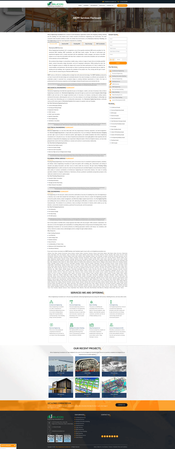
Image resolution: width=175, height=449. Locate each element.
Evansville (86, 266)
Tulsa (52, 287)
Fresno (102, 257)
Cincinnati (121, 263)
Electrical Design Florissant (80, 154)
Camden (57, 263)
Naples (76, 276)
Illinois (56, 253)
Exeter (93, 266)
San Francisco (110, 256)
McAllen (71, 274)
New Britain (106, 276)
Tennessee (91, 253)
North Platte (69, 279)
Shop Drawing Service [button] (117, 94)
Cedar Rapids (72, 263)
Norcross (103, 277)
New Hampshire (63, 254)
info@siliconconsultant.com (110, 1)
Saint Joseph (79, 283)
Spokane (52, 286)
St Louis (75, 286)
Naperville (72, 276)
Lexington (88, 273)
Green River (99, 269)
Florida (49, 254)
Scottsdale (86, 284)
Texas (53, 253)
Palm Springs (86, 257)
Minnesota (56, 256)
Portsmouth (74, 280)
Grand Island (73, 269)
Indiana (115, 253)
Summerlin (90, 286)
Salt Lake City (102, 283)
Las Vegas (59, 273)
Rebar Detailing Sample (116, 129)
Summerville (95, 286)
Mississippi (100, 256)
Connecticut (85, 253)
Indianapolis (113, 270)
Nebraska (80, 256)
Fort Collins (70, 267)
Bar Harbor (57, 260)
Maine (76, 256)
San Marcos (113, 283)
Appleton (86, 259)
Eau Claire (60, 266)
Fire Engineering (58, 191)
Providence (98, 280)
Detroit (125, 264)
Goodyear (69, 269)
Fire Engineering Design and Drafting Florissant (79, 218)
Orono (111, 279)
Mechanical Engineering (61, 87)
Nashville (84, 276)
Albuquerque (53, 259)
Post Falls (79, 280)
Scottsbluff (81, 284)
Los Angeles (105, 256)
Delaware (93, 256)
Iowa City (118, 270)
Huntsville (102, 270)
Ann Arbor (81, 259)
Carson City (66, 263)
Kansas (84, 256)
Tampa (119, 286)
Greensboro (110, 269)
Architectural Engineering (118, 70)
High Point (77, 270)
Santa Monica (66, 257)
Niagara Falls (93, 277)
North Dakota (96, 254)
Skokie (116, 284)
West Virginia (110, 253)
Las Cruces (53, 273)
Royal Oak (50, 283)
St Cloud (66, 286)
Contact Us (121, 404)
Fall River (97, 266)
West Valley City (100, 287)
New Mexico (72, 254)
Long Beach (76, 257)
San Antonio (108, 283)
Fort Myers (92, 267)
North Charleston (121, 277)
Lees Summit (78, 273)
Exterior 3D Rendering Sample (117, 134)
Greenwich (125, 269)
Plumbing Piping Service (61, 158)
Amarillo (67, 259)
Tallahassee (115, 286)
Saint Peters (89, 283)
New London (122, 276)
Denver (116, 264)
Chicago (116, 263)
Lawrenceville (64, 273)
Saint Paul (84, 283)
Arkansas (73, 253)
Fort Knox (76, 267)
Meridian (84, 274)
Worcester (118, 287)
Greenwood (50, 270)
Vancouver (65, 287)
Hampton (59, 270)
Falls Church (102, 266)
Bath (76, 260)
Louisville (114, 273)
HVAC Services (115, 84)
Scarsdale (65, 284)
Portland (70, 280)
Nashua (79, 276)
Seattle (97, 284)
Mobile (116, 274)
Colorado (59, 253)
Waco (78, 287)
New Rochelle (53, 277)
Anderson (77, 259)
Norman (110, 277)
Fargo (106, 266)
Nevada (73, 256)
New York (122, 254)
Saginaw (68, 283)
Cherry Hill (102, 263)
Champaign (77, 263)
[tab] (118, 71)
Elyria (72, 266)
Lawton (69, 273)
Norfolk (106, 277)
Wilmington (106, 287)
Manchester (50, 274)
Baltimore (53, 260)
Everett (90, 266)
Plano (62, 280)
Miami (90, 274)
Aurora (118, 259)
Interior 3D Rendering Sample (117, 132)
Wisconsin (102, 254)
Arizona (69, 253)
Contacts (110, 446)
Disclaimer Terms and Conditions (120, 446)
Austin (121, 259)
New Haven (111, 276)
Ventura (91, 257)
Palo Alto (109, 257)
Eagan (56, 266)
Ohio (58, 254)
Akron (126, 257)
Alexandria (59, 259)
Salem (93, 283)
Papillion (118, 279)
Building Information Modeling (83, 421)
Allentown (63, 259)
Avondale (125, 259)
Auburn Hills (110, 259)
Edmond (69, 266)
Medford (75, 274)
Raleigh (121, 280)
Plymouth (66, 280)
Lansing (49, 273)
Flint (52, 267)
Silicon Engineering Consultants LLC (63, 446)
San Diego (116, 256)
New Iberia (117, 276)
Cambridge (53, 263)
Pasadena (99, 257)
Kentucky (61, 256)
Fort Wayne (113, 267)
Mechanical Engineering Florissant (54, 83)
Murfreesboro (63, 276)
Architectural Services (81, 417)
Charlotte (91, 263)
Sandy (122, 283)
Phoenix (54, 280)
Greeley (90, 269)
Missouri (95, 253)
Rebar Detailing (115, 92)
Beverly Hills (60, 257)
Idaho (114, 254)
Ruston (62, 283)
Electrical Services (80, 423)
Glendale (64, 269)
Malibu (95, 257)
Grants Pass (85, 269)
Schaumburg (70, 284)
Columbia (63, 264)
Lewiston (83, 273)
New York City (64, 277)
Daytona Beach (103, 264)
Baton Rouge (79, 260)
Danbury (89, 264)
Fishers (125, 266)
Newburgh (73, 277)
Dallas (86, 264)
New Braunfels (100, 276)
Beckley (93, 260)
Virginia (81, 253)
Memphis (79, 274)
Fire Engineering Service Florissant (54, 218)
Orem (104, 279)
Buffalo (49, 263)
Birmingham (113, 260)
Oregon (117, 254)
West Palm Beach (93, 287)
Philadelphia (50, 280)
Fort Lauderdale (81, 267)
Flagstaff (49, 267)
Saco (65, 283)
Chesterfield (107, 263)
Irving (122, 270)
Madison (125, 273)
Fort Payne (97, 267)
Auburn (105, 259)
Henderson (72, 270)
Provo (102, 280)
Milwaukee (106, 274)
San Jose (125, 256)
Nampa (68, 276)
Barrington (67, 260)
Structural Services (80, 419)
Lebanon (73, 273)
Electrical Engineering (60, 127)
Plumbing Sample (114, 140)
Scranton (90, 284)
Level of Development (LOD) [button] (118, 100)
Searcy (94, 284)
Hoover (94, 270)
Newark (69, 277)
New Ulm (59, 277)
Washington (88, 256)
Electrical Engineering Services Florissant (55, 154)
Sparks (49, 286)
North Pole (74, 279)
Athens (98, 259)
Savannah (61, 284)
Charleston (87, 263)
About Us (99, 446)
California (49, 253)
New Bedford (89, 276)
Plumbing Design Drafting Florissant (55, 187)
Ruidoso (53, 283)
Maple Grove (56, 274)
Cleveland (125, 263)
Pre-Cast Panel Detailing (117, 89)
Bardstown (62, 260)
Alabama (105, 253)
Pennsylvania (64, 253)
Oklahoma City (96, 279)
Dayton (98, 264)
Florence (56, 267)
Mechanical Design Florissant (82, 123)
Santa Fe (125, 283)
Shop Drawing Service (116, 118)
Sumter (99, 286)
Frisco (126, 267)
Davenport (94, 264)
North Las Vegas (55, 279)
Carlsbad (61, 263)
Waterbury (82, 287)
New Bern (94, 276)
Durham (52, 266)
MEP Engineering (116, 86)
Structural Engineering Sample (117, 110)
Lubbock (118, 273)
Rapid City (125, 280)
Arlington (90, 259)
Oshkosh (114, 279)
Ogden (91, 279)
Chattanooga (96, 263)
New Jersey (119, 253)
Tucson (49, 287)
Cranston (82, 264)
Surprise (103, 286)
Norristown (115, 277)
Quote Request (122, 5)
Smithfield (120, 284)
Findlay (122, 266)
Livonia (105, 273)
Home (75, 21)
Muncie (58, 276)
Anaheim (71, 257)
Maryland (65, 256)
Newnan (77, 277)
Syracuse (107, 286)
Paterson (122, 279)
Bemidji (105, 260)
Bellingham (102, 260)
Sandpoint (118, 283)
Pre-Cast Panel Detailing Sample (118, 123)
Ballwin (49, 260)
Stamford (85, 286)
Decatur (113, 264)
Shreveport (102, 284)
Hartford (67, 270)
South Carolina (100, 253)
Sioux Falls (112, 284)
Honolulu (90, 270)
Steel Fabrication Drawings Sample (118, 121)
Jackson (125, 270)
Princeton (94, 280)
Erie (75, 266)
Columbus (68, 264)
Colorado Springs (57, 264)
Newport (81, 277)
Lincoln (92, 273)
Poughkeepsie (84, 280)
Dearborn (109, 264)
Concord (72, 264)
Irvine (106, 257)
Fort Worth (118, 267)
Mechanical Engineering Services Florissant (56, 123)
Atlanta (101, 259)
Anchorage (72, 259)
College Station (51, 264)
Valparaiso (60, 287)
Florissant (60, 267)
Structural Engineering (117, 73)
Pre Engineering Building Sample (118, 137)
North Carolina (90, 254)
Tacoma (111, 286)
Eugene (77, 266)
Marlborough (66, 274)
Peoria (126, 279)
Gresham (55, 270)
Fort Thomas (107, 267)
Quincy (114, 280)
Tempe (122, 286)
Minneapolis (112, 274)
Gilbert (56, 269)
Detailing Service (116, 81)
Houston (98, 270)
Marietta (61, 274)
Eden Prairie (64, 266)
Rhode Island (124, 253)
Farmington (110, 266)
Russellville (58, 283)
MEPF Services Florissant (96, 83)
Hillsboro (81, 270)
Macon (122, 273)
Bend (109, 260)
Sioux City (107, 284)
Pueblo (105, 280)
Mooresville (50, 276)
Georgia (80, 254)
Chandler (82, 263)
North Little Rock (63, 279)
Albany (49, 259)
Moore (126, 274)
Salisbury (97, 283)
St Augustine (62, 286)
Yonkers (122, 287)
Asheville (94, 259)
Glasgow (60, 269)
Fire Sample (113, 126)
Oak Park (87, 279)
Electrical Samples (115, 115)
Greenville (120, 269)
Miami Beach (95, 274)
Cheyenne (112, 263)
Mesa (87, 274)
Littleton (101, 273)
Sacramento (121, 256)
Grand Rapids (79, 269)
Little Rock (96, 273)
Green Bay (94, 269)
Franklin (122, 267)
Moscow (54, 276)
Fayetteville (115, 266)
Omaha (100, 279)
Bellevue (97, 260)
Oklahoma (84, 254)
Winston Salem (112, 287)
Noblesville (98, 277)
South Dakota (53, 254)
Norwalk (79, 279)
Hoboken (86, 270)
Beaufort (84, 260)
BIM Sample (113, 112)
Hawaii (126, 254)
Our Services (105, 446)
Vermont (106, 254)
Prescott (89, 280)
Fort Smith (102, 267)
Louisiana (77, 253)
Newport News (87, 277)
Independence (108, 270)
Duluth (49, 266)
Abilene (122, 257)
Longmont (109, 273)
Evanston (82, 266)
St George (71, 286)
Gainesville (50, 269)
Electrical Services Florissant (66, 83)
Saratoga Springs (55, 284)
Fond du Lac (65, 267)
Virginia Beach (73, 287)
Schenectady (75, 284)
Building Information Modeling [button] (119, 76)
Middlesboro (101, 274)
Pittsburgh (59, 280)
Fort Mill (87, 267)
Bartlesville (72, 260)
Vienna (69, 287)
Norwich (83, 279)
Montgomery (121, 274)
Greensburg (115, 269)
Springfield (57, 286)
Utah (77, 254)
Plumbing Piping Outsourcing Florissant (97, 187)
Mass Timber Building (117, 97)
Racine (118, 280)
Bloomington (122, 260)
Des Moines (121, 264)
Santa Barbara (50, 257)
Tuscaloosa (56, 287)
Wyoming (111, 254)
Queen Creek (110, 280)
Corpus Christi (77, 264)
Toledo (126, 286)
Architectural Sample (115, 107)
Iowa (96, 256)
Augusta (114, 259)
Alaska (68, 254)
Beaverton (89, 260)
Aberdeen (118, 257)
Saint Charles (73, 283)
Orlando (107, 279)
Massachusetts (50, 256)
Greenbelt (105, 269)
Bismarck (117, 260)
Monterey (114, 257)
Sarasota (49, 284)
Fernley (119, 266)
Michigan (69, 256)
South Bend (125, 284)
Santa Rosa (81, 257)
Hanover (63, 270)
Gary (53, 269)
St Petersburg (80, 286)
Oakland (55, 257)
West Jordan (86, 287)
